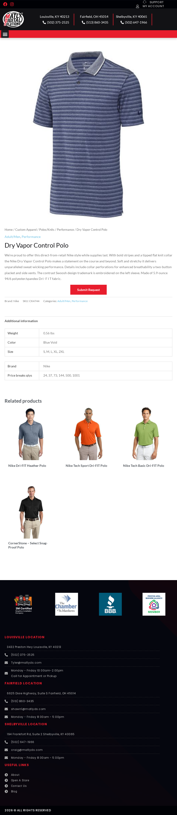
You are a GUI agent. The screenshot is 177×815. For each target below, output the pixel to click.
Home (9, 229)
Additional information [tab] (21, 321)
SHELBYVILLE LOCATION (26, 724)
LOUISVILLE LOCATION (24, 637)
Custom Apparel (26, 229)
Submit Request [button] (88, 290)
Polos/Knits (46, 229)
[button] (5, 34)
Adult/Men (12, 237)
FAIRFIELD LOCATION (23, 683)
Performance (65, 229)
